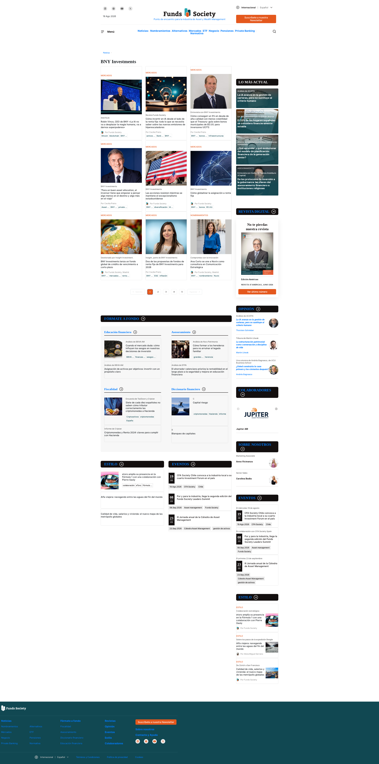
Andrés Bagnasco (244, 374)
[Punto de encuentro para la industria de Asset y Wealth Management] (189, 14)
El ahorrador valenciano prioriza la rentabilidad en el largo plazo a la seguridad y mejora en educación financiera (200, 371)
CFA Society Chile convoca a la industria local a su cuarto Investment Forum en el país (204, 477)
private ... (122, 207)
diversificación (160, 207)
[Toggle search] (274, 31)
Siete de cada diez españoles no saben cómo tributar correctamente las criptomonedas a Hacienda (143, 406)
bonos (202, 207)
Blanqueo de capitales (183, 433)
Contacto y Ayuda (146, 734)
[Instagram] (113, 8)
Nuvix (216, 276)
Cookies (139, 757)
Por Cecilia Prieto (153, 132)
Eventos (180, 464)
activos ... (150, 136)
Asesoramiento (180, 332)
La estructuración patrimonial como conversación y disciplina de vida (251, 344)
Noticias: (143, 30)
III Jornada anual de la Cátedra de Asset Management (261, 565)
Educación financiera (117, 332)
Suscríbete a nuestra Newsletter (256, 19)
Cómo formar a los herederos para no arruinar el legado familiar (208, 348)
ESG (156, 276)
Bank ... (160, 136)
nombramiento (205, 276)
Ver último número (257, 291)
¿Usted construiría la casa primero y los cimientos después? (252, 368)
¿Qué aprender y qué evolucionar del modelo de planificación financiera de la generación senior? (256, 153)
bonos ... (203, 136)
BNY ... (124, 136)
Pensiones (227, 30)
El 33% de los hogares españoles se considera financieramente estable (256, 123)
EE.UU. (209, 207)
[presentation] (238, 409)
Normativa (196, 33)
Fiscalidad (110, 389)
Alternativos (179, 30)
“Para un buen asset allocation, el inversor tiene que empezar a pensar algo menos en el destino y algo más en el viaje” (120, 194)
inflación (163, 276)
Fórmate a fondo (121, 319)
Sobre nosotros (255, 444)
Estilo (110, 464)
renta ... (125, 276)
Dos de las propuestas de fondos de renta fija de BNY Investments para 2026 (165, 264)
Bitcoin (105, 136)
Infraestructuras (216, 136)
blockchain (114, 136)
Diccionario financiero (185, 389)
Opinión (246, 309)
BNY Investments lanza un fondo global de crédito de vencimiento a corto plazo (119, 264)
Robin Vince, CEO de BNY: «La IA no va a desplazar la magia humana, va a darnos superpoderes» (121, 124)
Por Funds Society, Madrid (117, 272)
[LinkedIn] (105, 8)
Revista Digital (254, 211)
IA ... (171, 207)
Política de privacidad (117, 757)
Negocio (214, 30)
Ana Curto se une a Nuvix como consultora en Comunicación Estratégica (207, 264)
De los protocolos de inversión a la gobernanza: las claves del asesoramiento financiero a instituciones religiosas (256, 184)
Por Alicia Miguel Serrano (251, 654)
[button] (256, 7)
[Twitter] (130, 8)
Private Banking (245, 30)
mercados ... (115, 276)
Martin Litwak (242, 352)
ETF (205, 30)
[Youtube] (122, 8)
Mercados (195, 30)
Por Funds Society (113, 132)
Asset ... (105, 207)
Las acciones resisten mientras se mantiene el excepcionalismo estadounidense (164, 196)
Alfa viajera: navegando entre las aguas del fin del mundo (132, 497)
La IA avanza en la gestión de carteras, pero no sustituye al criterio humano (254, 97)
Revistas (110, 720)
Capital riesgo (200, 402)
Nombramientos (160, 30)
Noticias (6, 720)
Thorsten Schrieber (245, 330)
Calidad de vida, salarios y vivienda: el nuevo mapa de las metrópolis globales (250, 672)
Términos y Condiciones (88, 757)
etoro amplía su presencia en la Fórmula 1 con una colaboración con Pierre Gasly (141, 477)
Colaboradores (255, 390)
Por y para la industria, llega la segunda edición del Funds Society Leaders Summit (204, 497)
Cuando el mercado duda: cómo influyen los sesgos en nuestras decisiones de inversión (143, 348)
